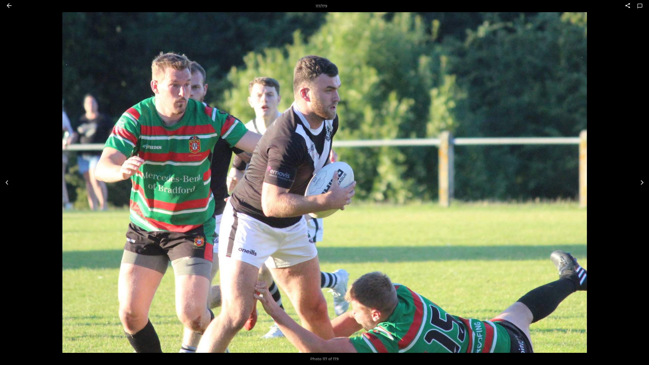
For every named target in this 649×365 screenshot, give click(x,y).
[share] (628, 6)
